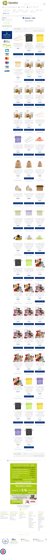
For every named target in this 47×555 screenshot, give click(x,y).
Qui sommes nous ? (4, 518)
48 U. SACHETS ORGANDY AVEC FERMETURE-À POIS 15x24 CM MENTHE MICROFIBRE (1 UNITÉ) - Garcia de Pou (18, 221)
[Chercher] (44, 4)
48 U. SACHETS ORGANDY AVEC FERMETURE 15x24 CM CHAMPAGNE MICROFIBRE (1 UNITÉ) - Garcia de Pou (29, 389)
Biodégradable (41, 519)
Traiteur (30, 514)
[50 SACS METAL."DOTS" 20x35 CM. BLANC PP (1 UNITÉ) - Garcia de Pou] (18, 311)
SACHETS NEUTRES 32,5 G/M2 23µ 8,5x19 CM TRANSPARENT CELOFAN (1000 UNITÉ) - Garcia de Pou (39, 98)
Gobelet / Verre (39, 10)
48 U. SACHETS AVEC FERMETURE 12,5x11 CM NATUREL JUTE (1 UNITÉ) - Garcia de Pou (40, 172)
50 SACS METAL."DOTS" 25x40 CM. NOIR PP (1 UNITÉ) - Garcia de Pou (39, 318)
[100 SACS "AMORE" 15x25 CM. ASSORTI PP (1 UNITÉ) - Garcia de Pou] (29, 287)
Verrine (14, 10)
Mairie (30, 517)
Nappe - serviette (15, 11)
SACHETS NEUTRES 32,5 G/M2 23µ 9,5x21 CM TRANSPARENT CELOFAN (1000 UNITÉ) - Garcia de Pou (29, 98)
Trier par (15, 28)
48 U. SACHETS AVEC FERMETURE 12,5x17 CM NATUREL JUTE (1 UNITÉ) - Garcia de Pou (29, 172)
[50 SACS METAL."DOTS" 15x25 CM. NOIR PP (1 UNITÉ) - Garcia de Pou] (29, 334)
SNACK (27, 10)
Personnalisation (41, 517)
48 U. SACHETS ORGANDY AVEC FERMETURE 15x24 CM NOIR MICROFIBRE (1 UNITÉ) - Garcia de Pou (18, 270)
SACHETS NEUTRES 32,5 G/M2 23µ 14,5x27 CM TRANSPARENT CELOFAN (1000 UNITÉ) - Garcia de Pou (29, 72)
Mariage (39, 515)
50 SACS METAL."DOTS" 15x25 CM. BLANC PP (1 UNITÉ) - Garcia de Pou (29, 318)
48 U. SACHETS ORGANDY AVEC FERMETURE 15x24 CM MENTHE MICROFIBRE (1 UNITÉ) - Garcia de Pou (29, 271)
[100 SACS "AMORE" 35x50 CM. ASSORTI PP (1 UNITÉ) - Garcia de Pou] (40, 357)
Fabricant (40, 522)
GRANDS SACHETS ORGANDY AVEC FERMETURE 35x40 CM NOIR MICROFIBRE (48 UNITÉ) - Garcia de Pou (29, 46)
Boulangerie (31, 519)
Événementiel (31, 527)
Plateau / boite (6, 11)
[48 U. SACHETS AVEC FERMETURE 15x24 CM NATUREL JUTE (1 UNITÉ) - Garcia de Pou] (18, 164)
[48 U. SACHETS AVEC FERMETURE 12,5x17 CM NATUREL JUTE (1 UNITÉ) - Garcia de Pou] (29, 164)
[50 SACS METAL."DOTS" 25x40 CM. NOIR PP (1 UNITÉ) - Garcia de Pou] (40, 311)
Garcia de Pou (6, 13)
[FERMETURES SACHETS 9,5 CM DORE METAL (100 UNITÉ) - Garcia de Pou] (18, 38)
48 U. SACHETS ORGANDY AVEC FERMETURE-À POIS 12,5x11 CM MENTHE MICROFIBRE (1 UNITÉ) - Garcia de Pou (40, 246)
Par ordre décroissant (26, 29)
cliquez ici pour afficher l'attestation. (34, 460)
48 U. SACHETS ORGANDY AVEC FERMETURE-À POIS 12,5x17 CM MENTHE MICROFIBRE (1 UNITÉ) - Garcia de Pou (40, 221)
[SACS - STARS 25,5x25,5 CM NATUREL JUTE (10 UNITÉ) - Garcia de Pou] (18, 188)
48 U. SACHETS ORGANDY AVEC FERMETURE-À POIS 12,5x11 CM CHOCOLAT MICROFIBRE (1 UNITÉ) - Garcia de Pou (18, 246)
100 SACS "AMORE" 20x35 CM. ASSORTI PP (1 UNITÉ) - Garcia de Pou (18, 295)
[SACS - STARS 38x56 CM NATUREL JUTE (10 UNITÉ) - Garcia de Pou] (29, 188)
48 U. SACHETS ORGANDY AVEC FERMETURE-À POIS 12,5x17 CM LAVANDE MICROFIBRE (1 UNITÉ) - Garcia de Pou (29, 221)
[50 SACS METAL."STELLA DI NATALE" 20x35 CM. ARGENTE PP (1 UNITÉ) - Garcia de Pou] (18, 357)
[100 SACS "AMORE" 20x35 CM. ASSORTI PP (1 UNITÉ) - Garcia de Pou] (18, 287)
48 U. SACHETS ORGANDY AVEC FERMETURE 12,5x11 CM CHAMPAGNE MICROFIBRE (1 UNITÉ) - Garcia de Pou (18, 73)
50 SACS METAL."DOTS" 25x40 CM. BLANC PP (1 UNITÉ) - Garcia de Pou (39, 295)
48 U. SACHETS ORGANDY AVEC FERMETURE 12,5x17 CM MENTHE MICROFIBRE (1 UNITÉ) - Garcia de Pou (29, 414)
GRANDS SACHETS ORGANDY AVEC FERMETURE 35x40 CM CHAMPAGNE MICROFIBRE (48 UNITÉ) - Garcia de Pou (40, 47)
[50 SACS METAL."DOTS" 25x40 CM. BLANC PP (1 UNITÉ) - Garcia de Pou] (40, 287)
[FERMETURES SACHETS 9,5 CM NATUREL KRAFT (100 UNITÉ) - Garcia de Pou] (40, 114)
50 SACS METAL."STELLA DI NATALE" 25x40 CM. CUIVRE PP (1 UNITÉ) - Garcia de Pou (28, 365)
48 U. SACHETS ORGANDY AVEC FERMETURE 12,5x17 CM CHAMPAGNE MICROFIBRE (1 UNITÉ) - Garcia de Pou (40, 415)
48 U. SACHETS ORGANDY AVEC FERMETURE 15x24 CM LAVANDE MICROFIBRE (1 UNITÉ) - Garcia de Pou (18, 147)
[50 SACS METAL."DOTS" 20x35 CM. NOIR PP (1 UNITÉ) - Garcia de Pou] (18, 334)
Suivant (17, 31)
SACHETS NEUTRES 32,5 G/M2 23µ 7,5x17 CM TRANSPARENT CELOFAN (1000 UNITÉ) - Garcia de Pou (18, 123)
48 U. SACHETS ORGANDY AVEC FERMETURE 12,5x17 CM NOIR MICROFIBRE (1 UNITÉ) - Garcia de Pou (18, 414)
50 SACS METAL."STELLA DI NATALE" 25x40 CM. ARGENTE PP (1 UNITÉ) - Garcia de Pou (39, 341)
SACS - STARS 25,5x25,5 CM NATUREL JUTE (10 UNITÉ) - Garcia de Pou (18, 195)
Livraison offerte (13, 514)
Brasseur (30, 520)
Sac (32, 10)
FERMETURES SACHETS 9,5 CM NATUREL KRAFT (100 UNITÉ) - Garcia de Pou (40, 122)
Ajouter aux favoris (18, 56)
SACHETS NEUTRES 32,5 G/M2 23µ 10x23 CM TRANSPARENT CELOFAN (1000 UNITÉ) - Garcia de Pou (18, 98)
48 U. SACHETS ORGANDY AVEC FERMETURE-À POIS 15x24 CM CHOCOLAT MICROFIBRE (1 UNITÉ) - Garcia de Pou (40, 196)
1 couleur (5, 28)
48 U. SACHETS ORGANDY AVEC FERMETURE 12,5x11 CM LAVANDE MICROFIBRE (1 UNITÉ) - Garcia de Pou (18, 440)
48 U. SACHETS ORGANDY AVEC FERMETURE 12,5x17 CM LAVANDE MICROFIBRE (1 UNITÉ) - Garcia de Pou (40, 389)
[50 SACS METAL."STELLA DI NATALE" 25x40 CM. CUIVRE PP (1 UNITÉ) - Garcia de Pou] (29, 357)
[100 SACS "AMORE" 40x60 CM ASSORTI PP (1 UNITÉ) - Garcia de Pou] (18, 381)
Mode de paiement (4, 517)
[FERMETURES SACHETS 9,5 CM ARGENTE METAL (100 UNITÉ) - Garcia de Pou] (29, 139)
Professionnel (40, 514)
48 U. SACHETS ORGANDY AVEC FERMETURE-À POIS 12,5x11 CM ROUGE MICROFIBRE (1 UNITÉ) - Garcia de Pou (40, 147)
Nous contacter (13, 519)
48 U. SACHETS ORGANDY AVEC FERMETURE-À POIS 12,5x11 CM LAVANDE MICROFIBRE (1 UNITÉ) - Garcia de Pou (29, 246)
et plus (6, 23)
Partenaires (12, 518)
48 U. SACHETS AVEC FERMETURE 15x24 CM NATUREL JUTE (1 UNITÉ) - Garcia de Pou (18, 172)
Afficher (39, 30)
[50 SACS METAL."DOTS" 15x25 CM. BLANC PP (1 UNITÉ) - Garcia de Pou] (29, 311)
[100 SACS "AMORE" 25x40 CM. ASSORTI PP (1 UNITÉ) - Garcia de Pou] (40, 262)
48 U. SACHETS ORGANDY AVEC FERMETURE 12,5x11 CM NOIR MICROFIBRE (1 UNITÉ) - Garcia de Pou (29, 440)
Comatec (40, 524)
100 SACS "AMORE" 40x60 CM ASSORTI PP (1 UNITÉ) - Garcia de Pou (18, 388)
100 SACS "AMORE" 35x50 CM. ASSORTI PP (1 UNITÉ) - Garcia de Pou (39, 365)
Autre (39, 530)
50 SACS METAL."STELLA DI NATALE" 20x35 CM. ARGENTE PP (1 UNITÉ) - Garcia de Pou (18, 365)
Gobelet (39, 520)
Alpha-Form (40, 527)
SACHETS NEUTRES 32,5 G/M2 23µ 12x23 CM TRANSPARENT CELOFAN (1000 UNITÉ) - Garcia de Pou (39, 72)
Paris (39, 528)
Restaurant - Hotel (32, 515)
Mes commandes (22, 517)
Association (31, 518)
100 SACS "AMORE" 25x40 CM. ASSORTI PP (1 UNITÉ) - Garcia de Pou (39, 270)
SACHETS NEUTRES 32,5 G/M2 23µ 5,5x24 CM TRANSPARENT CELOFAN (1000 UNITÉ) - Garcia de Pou (29, 123)
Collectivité (31, 523)
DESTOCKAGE (32, 11)
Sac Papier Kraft (41, 518)
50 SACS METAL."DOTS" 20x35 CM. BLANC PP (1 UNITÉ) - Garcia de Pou (18, 318)
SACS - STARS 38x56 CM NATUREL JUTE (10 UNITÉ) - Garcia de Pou (29, 195)
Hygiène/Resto (24, 11)
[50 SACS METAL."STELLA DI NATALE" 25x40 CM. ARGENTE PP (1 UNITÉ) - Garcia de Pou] (40, 334)
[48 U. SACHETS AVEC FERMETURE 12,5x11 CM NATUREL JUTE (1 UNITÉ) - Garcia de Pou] (40, 164)
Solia (39, 523)
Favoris (20, 518)
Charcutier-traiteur (32, 522)
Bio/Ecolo (20, 10)
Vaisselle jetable (6, 10)
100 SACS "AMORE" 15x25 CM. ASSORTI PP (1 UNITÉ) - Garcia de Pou (29, 295)
